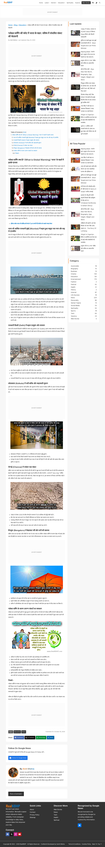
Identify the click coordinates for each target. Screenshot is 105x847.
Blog (15, 25)
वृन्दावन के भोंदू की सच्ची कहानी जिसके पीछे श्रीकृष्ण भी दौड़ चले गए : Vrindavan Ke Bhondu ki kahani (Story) (88, 200)
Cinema (84, 274)
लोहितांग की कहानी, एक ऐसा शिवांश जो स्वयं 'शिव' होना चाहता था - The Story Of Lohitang (88, 227)
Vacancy (84, 316)
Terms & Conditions (74, 844)
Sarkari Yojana (84, 303)
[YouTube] (19, 834)
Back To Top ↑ (97, 844)
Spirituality (84, 308)
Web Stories (84, 319)
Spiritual (56, 820)
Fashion (84, 282)
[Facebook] (7, 834)
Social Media (84, 305)
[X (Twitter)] (11, 834)
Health (84, 287)
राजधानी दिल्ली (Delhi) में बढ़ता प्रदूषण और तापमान (26, 140)
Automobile (84, 266)
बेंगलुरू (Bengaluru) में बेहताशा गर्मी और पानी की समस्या (28, 148)
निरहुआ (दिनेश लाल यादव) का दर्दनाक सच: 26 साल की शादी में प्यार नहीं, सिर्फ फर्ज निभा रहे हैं (88, 87)
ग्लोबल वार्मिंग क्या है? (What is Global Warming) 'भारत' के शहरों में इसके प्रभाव (32, 135)
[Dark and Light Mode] (96, 2)
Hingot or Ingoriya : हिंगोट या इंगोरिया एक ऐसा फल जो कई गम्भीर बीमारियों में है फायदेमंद (89, 118)
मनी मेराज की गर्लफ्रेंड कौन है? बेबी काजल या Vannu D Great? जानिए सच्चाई (88, 188)
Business (84, 271)
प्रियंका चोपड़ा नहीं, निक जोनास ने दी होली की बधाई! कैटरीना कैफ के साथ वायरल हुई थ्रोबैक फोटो (88, 98)
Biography (84, 268)
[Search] (99, 2)
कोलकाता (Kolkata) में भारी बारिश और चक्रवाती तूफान (27, 143)
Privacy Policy (34, 815)
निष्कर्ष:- (17, 153)
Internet (84, 292)
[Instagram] (15, 834)
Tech (84, 313)
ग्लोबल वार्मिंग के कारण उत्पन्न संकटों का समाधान (25, 150)
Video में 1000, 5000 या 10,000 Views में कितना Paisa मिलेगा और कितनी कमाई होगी (88, 33)
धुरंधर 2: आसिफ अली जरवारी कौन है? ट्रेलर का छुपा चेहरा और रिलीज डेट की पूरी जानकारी (88, 130)
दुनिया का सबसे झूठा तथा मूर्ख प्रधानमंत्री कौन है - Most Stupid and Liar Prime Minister (88, 44)
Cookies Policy (86, 844)
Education (22, 25)
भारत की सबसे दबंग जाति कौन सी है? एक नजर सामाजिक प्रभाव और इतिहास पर (89, 168)
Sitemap (32, 817)
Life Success (84, 295)
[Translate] (93, 2)
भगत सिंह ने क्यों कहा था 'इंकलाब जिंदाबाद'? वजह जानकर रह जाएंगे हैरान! (87, 108)
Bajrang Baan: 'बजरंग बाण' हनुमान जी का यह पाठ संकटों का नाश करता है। (88, 54)
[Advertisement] (52, 11)
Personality (84, 300)
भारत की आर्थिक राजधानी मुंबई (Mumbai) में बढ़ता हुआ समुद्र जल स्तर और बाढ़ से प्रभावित (36, 137)
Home (10, 25)
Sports (84, 311)
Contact (32, 812)
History (84, 290)
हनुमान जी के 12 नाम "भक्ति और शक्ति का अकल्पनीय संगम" (88, 63)
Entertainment (84, 279)
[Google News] (79, 825)
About (32, 809)
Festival (84, 284)
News (23, 732)
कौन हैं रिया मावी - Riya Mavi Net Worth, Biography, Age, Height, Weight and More (87, 74)
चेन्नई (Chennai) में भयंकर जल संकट (23, 145)
